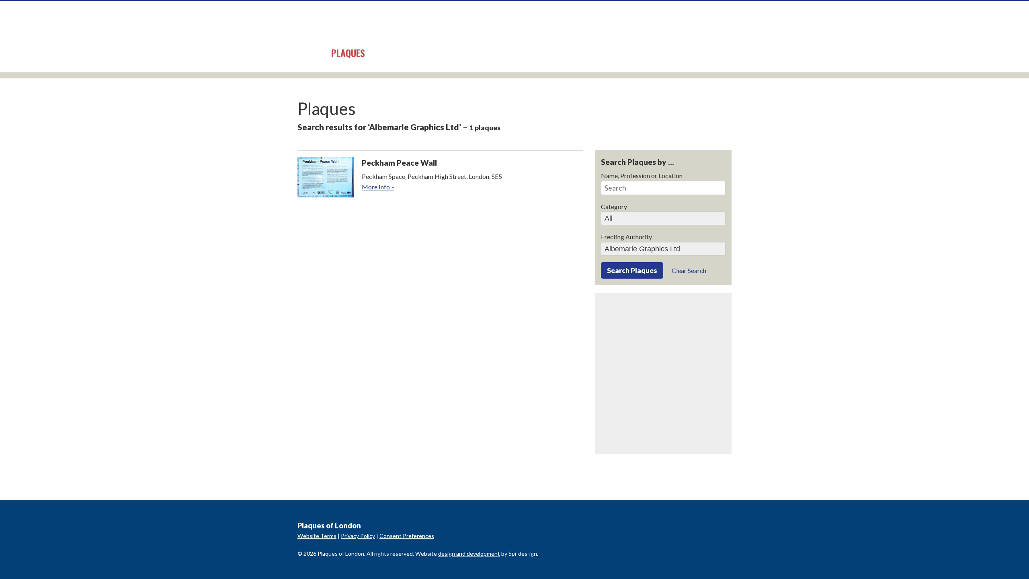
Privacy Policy (358, 535)
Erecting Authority (626, 236)
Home (308, 52)
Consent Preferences (406, 535)
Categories (400, 52)
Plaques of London (374, 22)
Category (614, 206)
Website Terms (316, 535)
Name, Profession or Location (642, 175)
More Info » (378, 187)
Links (445, 52)
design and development (469, 553)
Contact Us (491, 52)
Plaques (348, 52)
